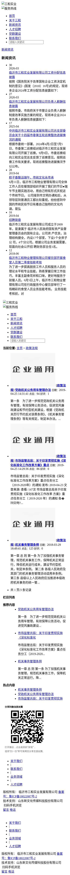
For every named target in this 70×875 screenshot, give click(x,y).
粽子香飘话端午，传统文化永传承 (31, 177)
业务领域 (15, 838)
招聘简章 (15, 220)
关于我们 (15, 822)
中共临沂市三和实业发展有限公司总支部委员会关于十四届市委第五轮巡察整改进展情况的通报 (37, 135)
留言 (4, 871)
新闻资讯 (15, 24)
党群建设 (15, 33)
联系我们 (15, 38)
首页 (12, 15)
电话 (11, 871)
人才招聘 (15, 29)
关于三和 (15, 20)
